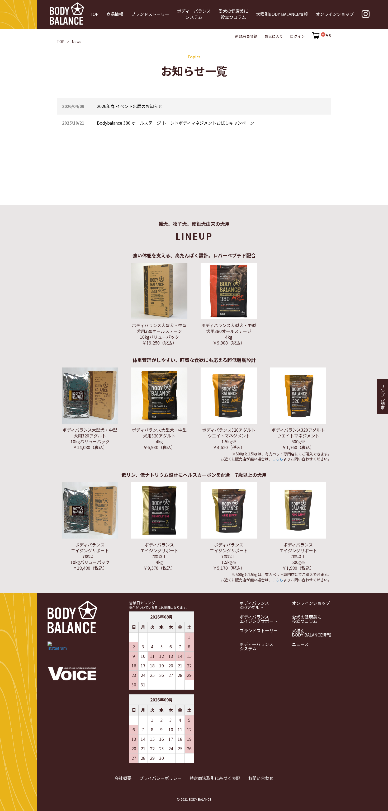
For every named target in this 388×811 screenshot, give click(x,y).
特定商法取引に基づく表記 (215, 778)
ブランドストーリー (259, 630)
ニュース (300, 644)
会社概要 (123, 778)
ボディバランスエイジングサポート (259, 619)
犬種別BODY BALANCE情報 (311, 632)
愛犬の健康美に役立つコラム (306, 619)
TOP (60, 41)
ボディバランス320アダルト (254, 605)
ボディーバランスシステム (256, 646)
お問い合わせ (260, 778)
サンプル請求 (383, 396)
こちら (277, 458)
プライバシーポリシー (160, 778)
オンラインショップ (311, 603)
